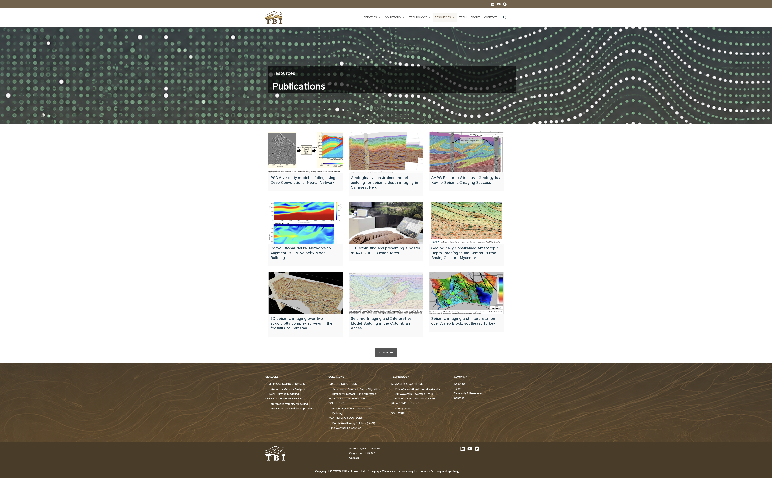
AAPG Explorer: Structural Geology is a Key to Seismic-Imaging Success (466, 180)
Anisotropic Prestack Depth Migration (356, 389)
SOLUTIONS (393, 17)
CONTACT (490, 17)
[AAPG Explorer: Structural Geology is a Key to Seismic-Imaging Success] (466, 152)
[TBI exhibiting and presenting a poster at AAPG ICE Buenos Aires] (386, 223)
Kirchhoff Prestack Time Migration (354, 394)
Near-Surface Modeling (284, 394)
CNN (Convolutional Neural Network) (417, 389)
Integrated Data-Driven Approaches (292, 408)
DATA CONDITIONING (405, 403)
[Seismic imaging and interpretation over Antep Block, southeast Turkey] (466, 293)
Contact (459, 398)
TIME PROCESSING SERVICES (285, 384)
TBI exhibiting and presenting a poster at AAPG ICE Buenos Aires (385, 250)
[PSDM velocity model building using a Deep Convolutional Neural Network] (305, 152)
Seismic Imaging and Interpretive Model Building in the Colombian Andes (381, 323)
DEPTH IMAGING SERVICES (283, 398)
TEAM (463, 17)
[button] (505, 17)
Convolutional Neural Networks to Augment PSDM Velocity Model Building (300, 253)
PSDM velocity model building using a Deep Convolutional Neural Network (304, 180)
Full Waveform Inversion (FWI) (414, 394)
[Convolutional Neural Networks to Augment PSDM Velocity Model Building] (305, 223)
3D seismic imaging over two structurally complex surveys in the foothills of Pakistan (301, 323)
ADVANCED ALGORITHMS (407, 384)
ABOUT (475, 17)
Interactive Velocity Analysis (287, 389)
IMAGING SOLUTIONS (342, 384)
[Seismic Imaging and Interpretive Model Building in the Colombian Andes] (386, 293)
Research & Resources (468, 393)
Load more (386, 352)
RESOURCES (443, 17)
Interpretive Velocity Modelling (288, 404)
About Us (459, 384)
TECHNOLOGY (418, 17)
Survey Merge (403, 408)
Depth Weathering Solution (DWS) (353, 423)
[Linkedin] (493, 4)
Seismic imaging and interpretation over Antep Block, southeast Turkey (463, 321)
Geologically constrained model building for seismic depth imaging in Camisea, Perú (384, 182)
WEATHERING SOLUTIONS (345, 417)
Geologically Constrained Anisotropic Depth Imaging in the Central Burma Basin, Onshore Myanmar (465, 253)
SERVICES (370, 17)
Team (457, 388)
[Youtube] (505, 4)
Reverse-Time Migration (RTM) (415, 398)
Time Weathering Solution (344, 428)
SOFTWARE (398, 413)
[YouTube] (499, 4)
